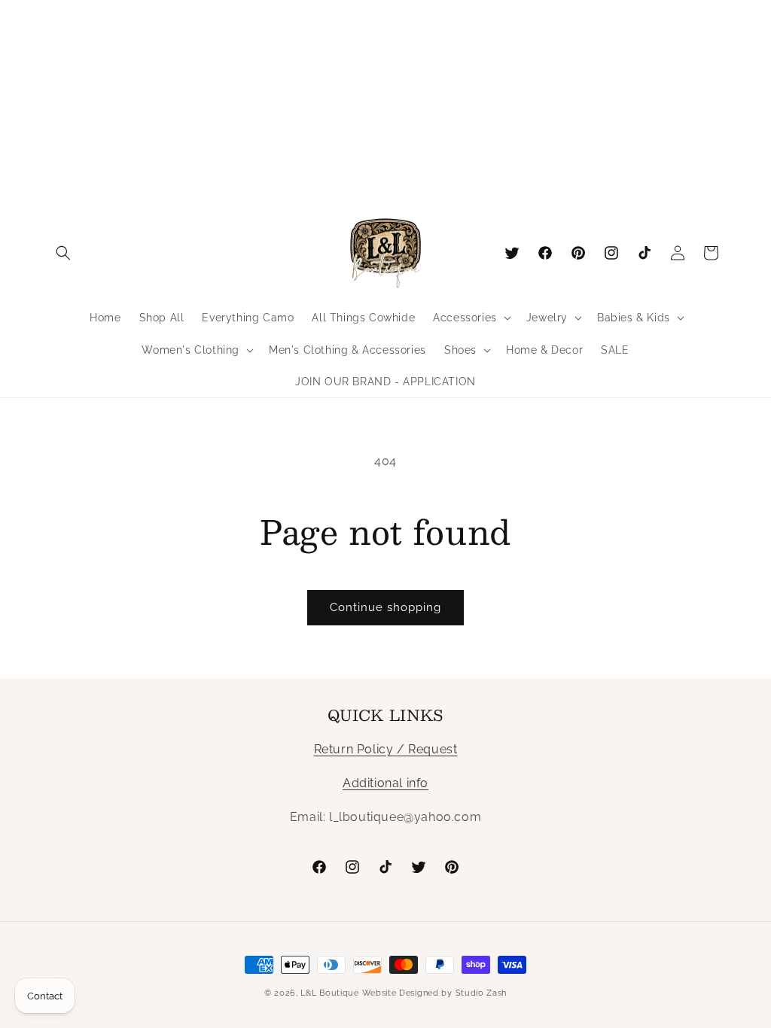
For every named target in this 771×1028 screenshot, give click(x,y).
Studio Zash (481, 993)
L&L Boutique (329, 993)
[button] (63, 252)
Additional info (385, 783)
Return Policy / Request (386, 749)
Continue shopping (385, 607)
